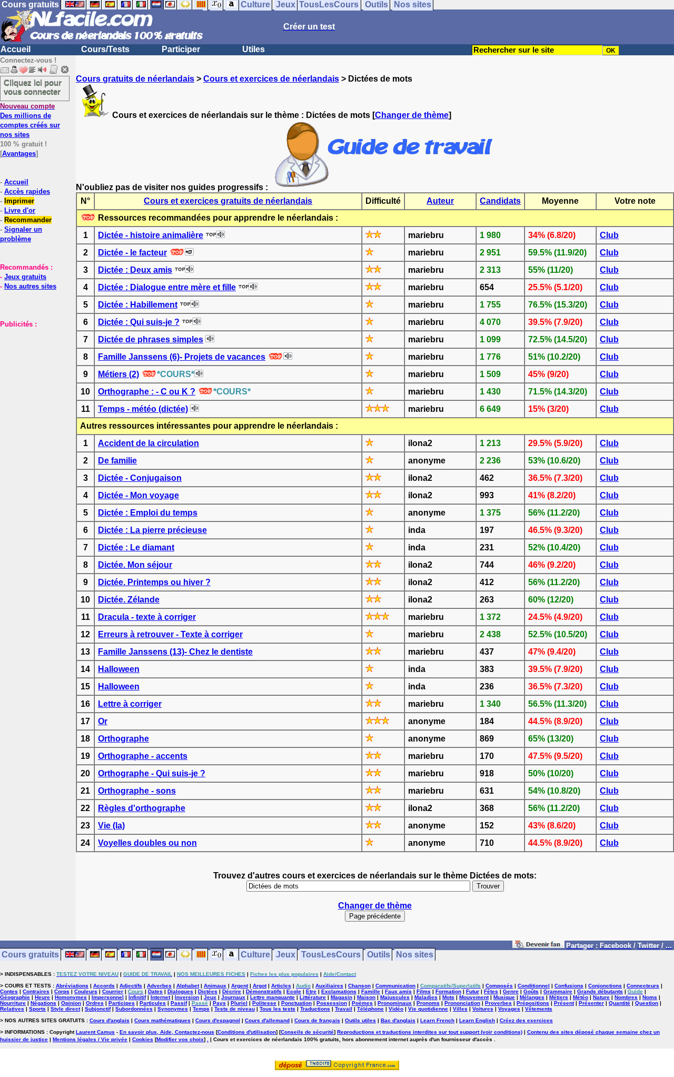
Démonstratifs (264, 991)
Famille (370, 991)
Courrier (112, 991)
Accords (104, 986)
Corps (62, 991)
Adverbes (159, 986)
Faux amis (398, 991)
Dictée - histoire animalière (150, 235)
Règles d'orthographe (141, 808)
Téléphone (370, 1009)
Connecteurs (643, 986)
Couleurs (85, 991)
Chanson (359, 986)
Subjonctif (98, 1009)
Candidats (500, 200)
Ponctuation (296, 1003)
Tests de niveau (234, 1009)
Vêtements (538, 1009)
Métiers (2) (118, 374)
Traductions (315, 1009)
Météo (580, 997)
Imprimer (19, 201)
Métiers (558, 997)
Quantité (619, 1003)
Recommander (28, 220)
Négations (43, 1003)
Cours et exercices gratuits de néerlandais (228, 200)
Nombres (626, 997)
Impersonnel (108, 997)
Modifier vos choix (180, 1039)
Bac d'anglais (398, 1020)
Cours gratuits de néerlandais (135, 78)
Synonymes (172, 1009)
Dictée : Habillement (137, 304)
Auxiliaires (329, 986)
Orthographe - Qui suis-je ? (151, 773)
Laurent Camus (95, 1032)
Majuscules (395, 997)
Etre (311, 991)
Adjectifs (131, 986)
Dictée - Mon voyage (138, 495)
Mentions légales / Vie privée (90, 1039)
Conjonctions (605, 986)
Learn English (477, 1020)
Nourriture (13, 1003)
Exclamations (338, 991)
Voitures (482, 1009)
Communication (395, 986)
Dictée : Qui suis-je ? (139, 322)
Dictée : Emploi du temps (147, 512)
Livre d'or (19, 210)
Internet (160, 997)
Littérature (313, 997)
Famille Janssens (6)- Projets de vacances (181, 356)
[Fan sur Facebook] (538, 946)
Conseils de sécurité (307, 1032)
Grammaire (557, 991)
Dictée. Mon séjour (135, 564)
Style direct (65, 1009)
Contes (9, 991)
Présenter (591, 1003)
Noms (649, 997)
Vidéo (396, 1009)
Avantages (19, 153)
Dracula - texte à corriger (147, 616)
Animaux (215, 986)
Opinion (71, 1003)
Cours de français (317, 1020)
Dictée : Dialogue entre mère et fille (167, 287)
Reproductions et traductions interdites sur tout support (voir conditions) (429, 1032)
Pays (219, 1003)
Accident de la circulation (148, 443)
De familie (117, 460)
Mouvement (474, 997)
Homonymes (71, 997)
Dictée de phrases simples (150, 339)
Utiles (253, 49)
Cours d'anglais (110, 1020)
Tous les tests (277, 1009)
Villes (460, 1009)
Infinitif (137, 997)
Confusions (568, 986)
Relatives (12, 1009)
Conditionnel (534, 986)
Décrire (231, 991)
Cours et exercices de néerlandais (271, 78)
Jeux (285, 954)
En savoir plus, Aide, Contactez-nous (167, 1032)
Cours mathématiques (162, 1020)
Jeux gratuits (25, 277)
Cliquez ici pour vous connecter (33, 87)
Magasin (341, 997)
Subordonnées (134, 1009)
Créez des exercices (526, 1020)
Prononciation (462, 1003)
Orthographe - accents (142, 756)
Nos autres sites (30, 286)
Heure (42, 997)
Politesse (264, 1003)
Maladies (426, 997)
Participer (181, 49)
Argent (239, 986)
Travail (343, 1009)
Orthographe (123, 738)
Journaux (233, 997)
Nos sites (414, 954)
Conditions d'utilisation (246, 1032)
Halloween (119, 669)
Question (646, 1003)
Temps (201, 1009)
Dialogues (180, 991)
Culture (255, 954)
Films (424, 991)
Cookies (142, 1039)
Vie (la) (111, 825)
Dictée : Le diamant (136, 547)
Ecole (293, 991)
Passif (179, 1003)
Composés (499, 986)
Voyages (509, 1009)
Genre (511, 991)
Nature (601, 997)
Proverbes (498, 1003)
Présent (564, 1003)
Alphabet (187, 986)
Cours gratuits (30, 954)
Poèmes (362, 1003)
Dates (155, 991)
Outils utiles (360, 1020)
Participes (121, 1003)
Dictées (207, 991)
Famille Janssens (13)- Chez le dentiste (175, 651)
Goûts (531, 991)
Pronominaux (395, 1003)
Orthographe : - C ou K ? (146, 391)
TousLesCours (331, 954)
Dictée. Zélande (129, 599)
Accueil (16, 49)
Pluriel (239, 1003)
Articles (281, 986)
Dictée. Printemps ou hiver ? (154, 582)
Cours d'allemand (267, 1020)
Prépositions (533, 1003)
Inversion (187, 997)
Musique (504, 997)
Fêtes (491, 991)
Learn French (437, 1020)
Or (102, 721)
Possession (331, 1003)
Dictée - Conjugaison (140, 477)
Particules (153, 1003)
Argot (259, 986)
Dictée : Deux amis (135, 269)
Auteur (440, 200)
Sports (37, 1009)
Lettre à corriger (130, 703)
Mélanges (532, 997)
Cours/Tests (105, 49)
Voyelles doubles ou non (147, 842)
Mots (448, 997)
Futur (472, 991)
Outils (378, 954)
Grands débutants (600, 991)
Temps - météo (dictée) (143, 408)
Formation (448, 991)
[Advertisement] (31, 381)
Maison (366, 997)
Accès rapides (27, 191)
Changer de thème (412, 115)
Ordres (95, 1003)
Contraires (36, 991)
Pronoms (428, 1003)
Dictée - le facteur (132, 252)
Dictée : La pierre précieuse (152, 530)
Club (609, 235)
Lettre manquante (272, 997)
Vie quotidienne (428, 1009)
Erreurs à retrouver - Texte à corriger (170, 634)
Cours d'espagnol (217, 1020)
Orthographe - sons (137, 790)
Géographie (15, 997)
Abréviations (72, 986)
